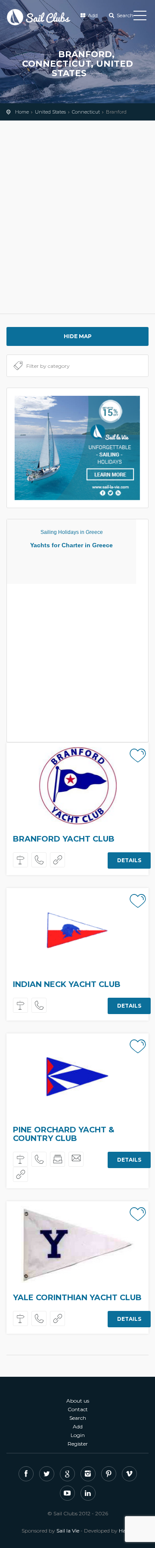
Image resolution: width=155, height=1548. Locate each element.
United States (50, 112)
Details (129, 860)
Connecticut (86, 112)
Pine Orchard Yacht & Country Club (63, 1134)
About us (77, 1400)
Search (124, 15)
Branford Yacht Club (64, 839)
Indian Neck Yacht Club (67, 984)
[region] (77, 217)
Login (78, 1435)
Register (78, 1443)
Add (92, 15)
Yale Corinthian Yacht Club (77, 1297)
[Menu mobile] (139, 17)
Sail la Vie (67, 1530)
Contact (78, 1409)
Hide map (78, 336)
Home (22, 112)
